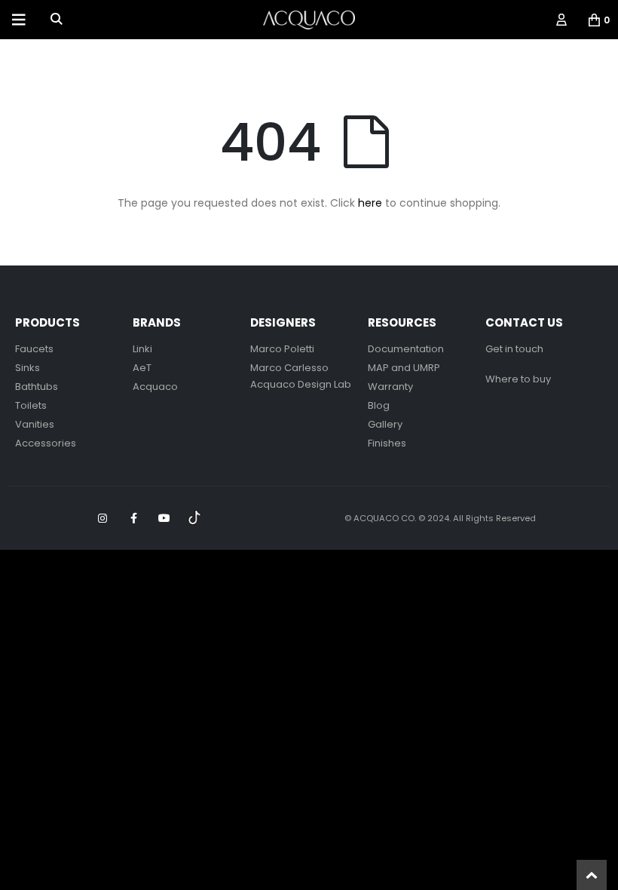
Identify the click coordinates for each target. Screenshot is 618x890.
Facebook (133, 518)
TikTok (195, 518)
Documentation (406, 349)
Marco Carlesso (289, 368)
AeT (142, 368)
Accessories (45, 443)
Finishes (387, 443)
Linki (142, 349)
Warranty (390, 386)
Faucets (34, 349)
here (370, 202)
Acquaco (155, 386)
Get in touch (514, 349)
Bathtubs (36, 386)
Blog (379, 405)
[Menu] (19, 19)
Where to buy (518, 379)
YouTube (164, 518)
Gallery (385, 424)
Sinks (27, 368)
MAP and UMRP (404, 368)
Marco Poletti (282, 349)
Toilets (31, 405)
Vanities (34, 424)
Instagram (102, 518)
